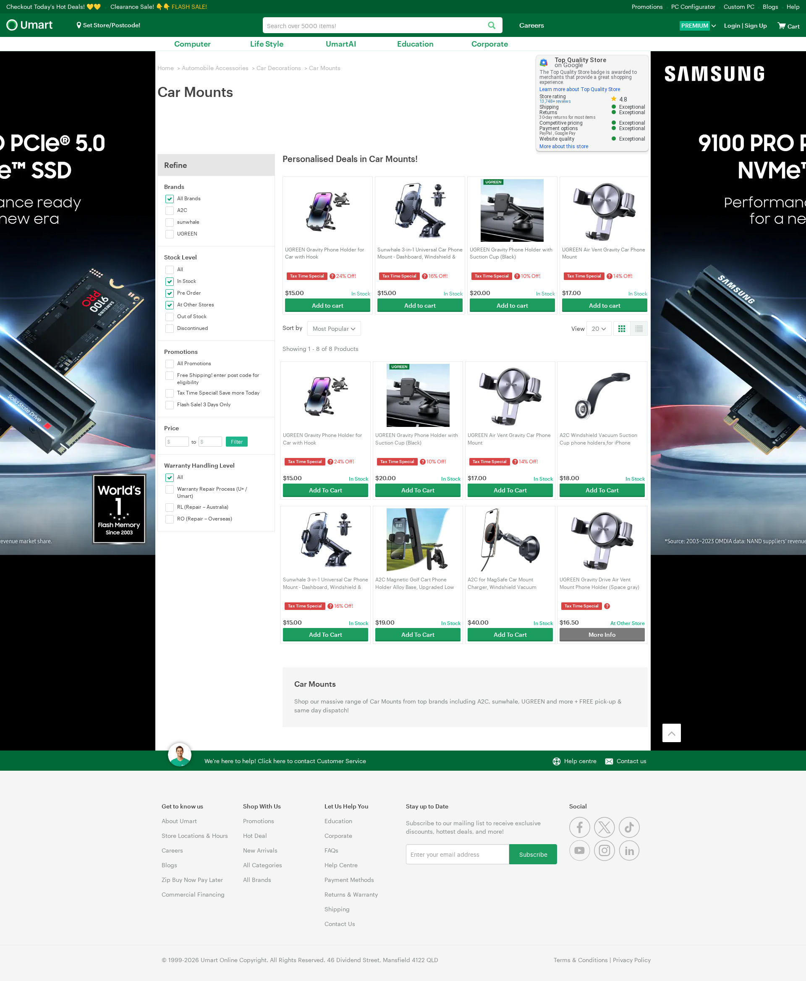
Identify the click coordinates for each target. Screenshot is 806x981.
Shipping (337, 909)
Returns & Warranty (351, 894)
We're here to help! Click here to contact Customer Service (285, 760)
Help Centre (341, 865)
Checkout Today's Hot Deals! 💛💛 (54, 6)
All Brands (257, 879)
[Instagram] (606, 858)
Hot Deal (255, 835)
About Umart (179, 820)
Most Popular (332, 328)
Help (793, 6)
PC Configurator (693, 6)
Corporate (489, 43)
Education (415, 43)
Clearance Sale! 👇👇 (140, 6)
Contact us (631, 760)
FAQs (331, 850)
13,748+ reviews (555, 101)
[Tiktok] (630, 835)
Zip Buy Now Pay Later (192, 879)
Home (165, 67)
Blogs (770, 6)
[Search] (492, 25)
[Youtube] (581, 858)
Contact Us (339, 923)
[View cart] (781, 25)
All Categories (262, 865)
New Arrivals (260, 850)
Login (732, 25)
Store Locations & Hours (195, 835)
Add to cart (327, 305)
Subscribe (533, 854)
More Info (602, 634)
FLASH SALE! (189, 6)
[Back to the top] (671, 733)
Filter (237, 441)
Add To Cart (325, 490)
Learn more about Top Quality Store (579, 89)
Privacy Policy (632, 959)
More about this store (563, 146)
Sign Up (755, 25)
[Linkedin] (630, 858)
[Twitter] (606, 835)
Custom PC (739, 6)
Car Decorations (278, 67)
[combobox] (382, 25)
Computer (192, 43)
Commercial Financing (193, 894)
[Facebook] (581, 835)
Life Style (266, 43)
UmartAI (341, 43)
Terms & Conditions (581, 959)
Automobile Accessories (215, 67)
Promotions (647, 6)
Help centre (580, 760)
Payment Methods (349, 879)
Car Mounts (324, 67)
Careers (531, 25)
